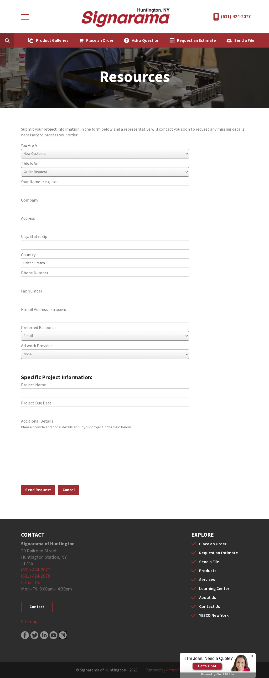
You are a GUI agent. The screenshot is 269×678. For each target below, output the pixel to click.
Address (28, 218)
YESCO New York (214, 615)
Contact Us (209, 606)
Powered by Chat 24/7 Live (217, 674)
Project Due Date (36, 403)
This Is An (29, 164)
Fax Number (31, 291)
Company (29, 200)
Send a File (244, 40)
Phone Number (34, 273)
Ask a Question (145, 40)
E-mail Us (30, 582)
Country (28, 255)
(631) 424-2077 (236, 16)
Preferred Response (38, 328)
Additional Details (37, 421)
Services (207, 580)
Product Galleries (52, 40)
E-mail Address (35, 309)
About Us (207, 597)
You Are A (29, 145)
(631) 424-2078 (35, 576)
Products (207, 571)
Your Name (31, 182)
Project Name (33, 385)
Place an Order (99, 40)
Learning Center (214, 589)
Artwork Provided (37, 346)
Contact (36, 607)
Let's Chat (207, 666)
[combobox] (15, 40)
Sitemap (29, 621)
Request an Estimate (196, 40)
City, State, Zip (34, 236)
